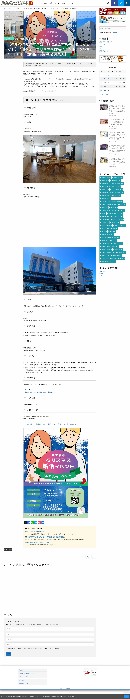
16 (112, 83)
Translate (114, 32)
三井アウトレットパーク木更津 (112, 201)
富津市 (105, 189)
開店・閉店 (48, 3)
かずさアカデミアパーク (110, 246)
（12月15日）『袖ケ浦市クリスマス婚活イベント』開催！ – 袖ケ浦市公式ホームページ (53, 424)
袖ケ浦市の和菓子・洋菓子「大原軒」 (39, 542)
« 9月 (101, 94)
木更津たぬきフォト (115, 213)
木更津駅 (116, 180)
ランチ (101, 49)
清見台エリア (107, 249)
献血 (112, 231)
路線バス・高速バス (105, 42)
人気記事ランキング (109, 210)
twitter (101, 274)
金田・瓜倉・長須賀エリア (111, 186)
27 (101, 90)
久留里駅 (105, 243)
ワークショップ (118, 219)
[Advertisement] (50, 590)
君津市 (105, 180)
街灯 (122, 258)
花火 (115, 228)
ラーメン (115, 222)
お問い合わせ (22, 680)
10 (116, 79)
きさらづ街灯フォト (108, 261)
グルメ (39, 3)
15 (109, 83)
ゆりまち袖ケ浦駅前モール (110, 237)
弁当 (113, 258)
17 (116, 83)
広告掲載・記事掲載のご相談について (28, 673)
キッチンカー (107, 225)
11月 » (106, 94)
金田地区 (106, 198)
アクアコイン (117, 243)
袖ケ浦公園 (116, 255)
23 (112, 86)
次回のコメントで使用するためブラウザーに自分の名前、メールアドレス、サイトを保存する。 (34, 648)
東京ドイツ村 (103, 51)
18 (120, 83)
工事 (121, 210)
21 (105, 86)
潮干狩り (105, 255)
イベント (65, 3)
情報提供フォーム (23, 670)
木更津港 (105, 219)
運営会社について (23, 684)
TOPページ (78, 64)
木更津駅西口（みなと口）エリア (113, 183)
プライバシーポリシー (61, 696)
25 (120, 86)
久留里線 (118, 249)
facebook (102, 271)
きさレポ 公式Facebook (35, 531)
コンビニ (105, 228)
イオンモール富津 (108, 252)
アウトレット (103, 44)
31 (116, 90)
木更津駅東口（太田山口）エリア (113, 192)
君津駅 (105, 240)
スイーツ (106, 195)
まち (71, 3)
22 (109, 86)
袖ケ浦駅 (105, 216)
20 (101, 86)
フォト (57, 3)
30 (112, 90)
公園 (104, 207)
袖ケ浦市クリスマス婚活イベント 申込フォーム (40, 392)
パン (104, 231)
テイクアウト (117, 189)
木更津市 (106, 177)
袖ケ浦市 (9, 550)
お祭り (105, 258)
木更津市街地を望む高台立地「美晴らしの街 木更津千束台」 (46, 537)
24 (116, 86)
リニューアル (117, 216)
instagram (102, 276)
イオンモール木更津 (109, 204)
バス (113, 240)
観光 (100, 46)
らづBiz (105, 222)
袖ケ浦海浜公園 (107, 234)
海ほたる (121, 252)
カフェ (114, 207)
